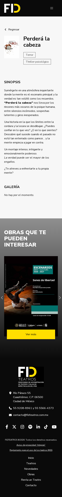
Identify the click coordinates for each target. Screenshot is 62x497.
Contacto (31, 485)
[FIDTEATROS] (12, 8)
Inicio (31, 458)
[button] (51, 8)
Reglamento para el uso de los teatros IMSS (31, 450)
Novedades (31, 469)
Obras (31, 474)
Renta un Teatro (31, 480)
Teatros (31, 463)
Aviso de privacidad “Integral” (31, 445)
